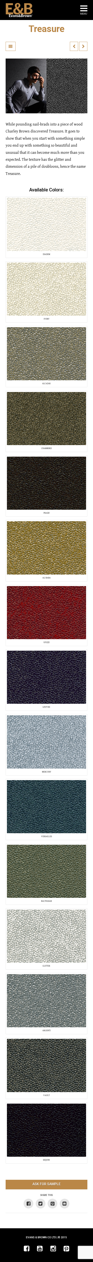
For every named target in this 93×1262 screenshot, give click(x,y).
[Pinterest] (66, 1248)
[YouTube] (40, 1248)
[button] (83, 10)
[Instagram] (53, 1248)
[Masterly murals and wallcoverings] (19, 10)
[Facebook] (26, 1248)
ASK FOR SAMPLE (46, 1184)
